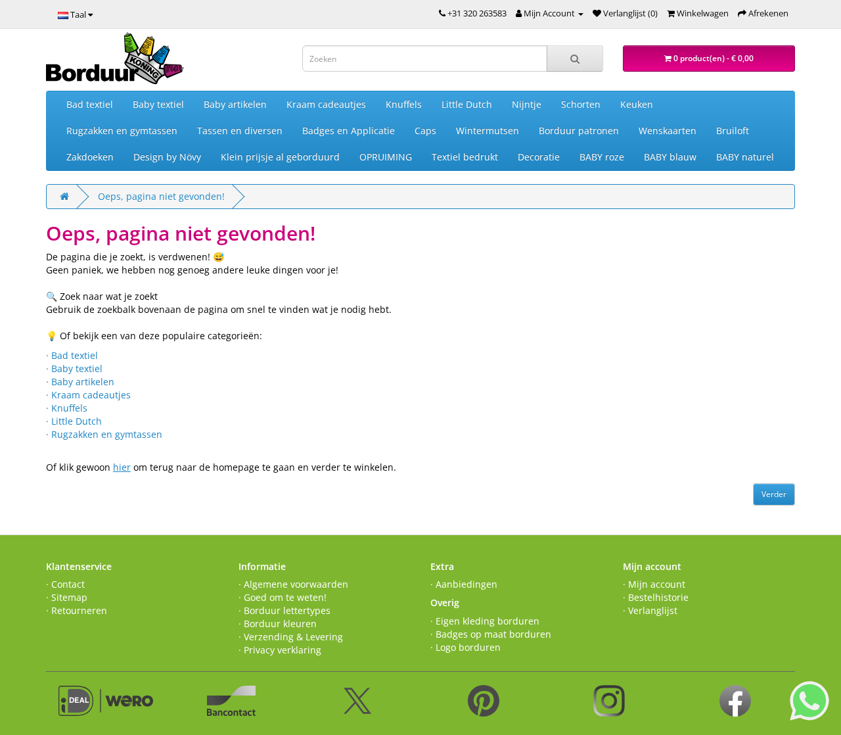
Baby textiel (158, 104)
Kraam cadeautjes (326, 104)
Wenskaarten (667, 130)
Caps (425, 130)
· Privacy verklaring (280, 650)
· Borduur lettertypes (284, 610)
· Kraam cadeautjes (88, 395)
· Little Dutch (74, 421)
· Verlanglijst (650, 610)
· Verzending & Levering (291, 636)
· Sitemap (66, 597)
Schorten (581, 104)
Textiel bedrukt (465, 157)
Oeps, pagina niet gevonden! (161, 196)
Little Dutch (467, 104)
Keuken (636, 104)
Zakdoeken (90, 157)
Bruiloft (732, 130)
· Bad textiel (72, 355)
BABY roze (602, 157)
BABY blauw (670, 157)
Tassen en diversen (240, 130)
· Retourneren (76, 610)
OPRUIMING (385, 157)
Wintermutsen (487, 130)
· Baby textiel (74, 368)
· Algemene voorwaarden (293, 584)
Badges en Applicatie (348, 130)
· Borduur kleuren (278, 623)
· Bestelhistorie (656, 597)
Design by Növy (167, 157)
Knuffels (404, 104)
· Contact (65, 584)
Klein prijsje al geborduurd (280, 157)
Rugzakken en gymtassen (121, 130)
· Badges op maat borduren (490, 634)
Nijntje (526, 104)
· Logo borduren (465, 647)
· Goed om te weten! (283, 597)
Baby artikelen (235, 104)
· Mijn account (654, 584)
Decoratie (539, 157)
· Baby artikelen (80, 381)
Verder (773, 494)
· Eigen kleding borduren (484, 621)
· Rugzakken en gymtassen (104, 434)
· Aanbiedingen (463, 584)
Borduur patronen (579, 130)
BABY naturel (745, 157)
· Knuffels (66, 408)
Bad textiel (89, 104)
